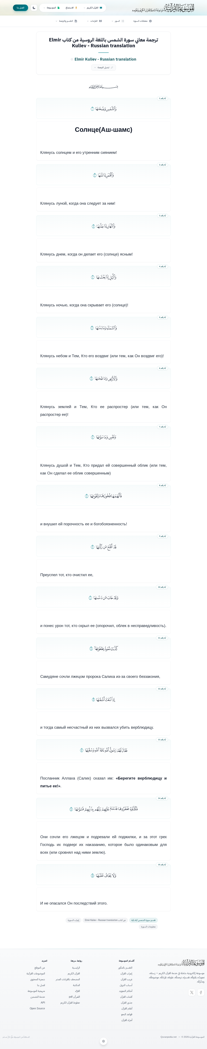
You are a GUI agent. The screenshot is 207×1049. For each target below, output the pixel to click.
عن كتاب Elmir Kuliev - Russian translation (105, 920)
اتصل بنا (20, 7)
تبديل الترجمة (103, 67)
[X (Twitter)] (191, 992)
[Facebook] (200, 992)
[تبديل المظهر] (34, 8)
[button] (117, 21)
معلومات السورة (148, 926)
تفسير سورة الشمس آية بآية (143, 920)
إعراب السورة (73, 920)
